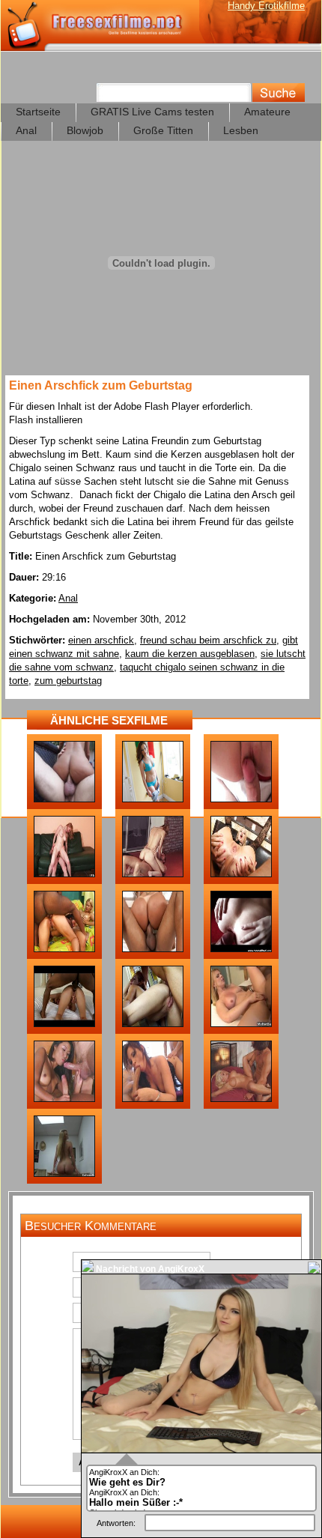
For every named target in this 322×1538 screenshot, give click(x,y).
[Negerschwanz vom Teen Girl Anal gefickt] (64, 1024)
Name (51, 1264)
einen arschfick (101, 640)
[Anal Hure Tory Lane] (152, 1099)
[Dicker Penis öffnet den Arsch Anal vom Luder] (241, 949)
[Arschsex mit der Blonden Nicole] (241, 1024)
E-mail (51, 1289)
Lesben (240, 130)
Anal (26, 130)
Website (47, 1315)
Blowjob (85, 130)
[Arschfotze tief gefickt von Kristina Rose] (64, 799)
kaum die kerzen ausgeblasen (190, 653)
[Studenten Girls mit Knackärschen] (64, 1174)
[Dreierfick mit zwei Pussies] (64, 949)
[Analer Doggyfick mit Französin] (64, 874)
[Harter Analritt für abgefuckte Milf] (241, 1099)
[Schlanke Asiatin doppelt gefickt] (64, 1099)
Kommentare (43, 1340)
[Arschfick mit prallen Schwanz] (152, 874)
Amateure (267, 112)
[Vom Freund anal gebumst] (152, 1024)
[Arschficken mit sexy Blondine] (241, 874)
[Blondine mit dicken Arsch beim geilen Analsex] (152, 949)
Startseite (38, 112)
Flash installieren (45, 420)
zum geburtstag (68, 680)
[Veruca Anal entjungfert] (241, 799)
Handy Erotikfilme (266, 5)
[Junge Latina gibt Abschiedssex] (152, 799)
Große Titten (163, 130)
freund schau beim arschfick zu (208, 640)
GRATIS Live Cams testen (152, 112)
